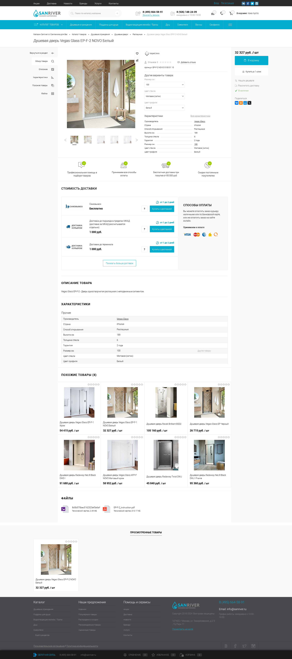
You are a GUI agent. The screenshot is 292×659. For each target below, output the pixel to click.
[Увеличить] (101, 94)
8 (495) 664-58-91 (68, 655)
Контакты (114, 3)
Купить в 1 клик (253, 71)
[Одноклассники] (241, 103)
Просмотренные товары (146, 532)
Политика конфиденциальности (82, 646)
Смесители (38, 630)
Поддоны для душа (41, 614)
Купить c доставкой (162, 209)
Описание (43, 69)
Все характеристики (200, 116)
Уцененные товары (87, 630)
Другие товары (204, 351)
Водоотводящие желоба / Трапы (48, 619)
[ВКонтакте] (236, 103)
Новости (68, 3)
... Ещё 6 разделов (41, 635)
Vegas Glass (199, 121)
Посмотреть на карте (182, 629)
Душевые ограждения (43, 609)
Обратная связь (46, 655)
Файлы (44, 93)
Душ (35, 625)
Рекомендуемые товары (89, 625)
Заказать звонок (151, 15)
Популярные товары (87, 614)
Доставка (51, 3)
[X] (249, 103)
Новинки (82, 609)
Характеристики (40, 77)
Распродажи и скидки (88, 619)
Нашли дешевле (246, 80)
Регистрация (227, 3)
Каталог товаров (49, 24)
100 (195, 144)
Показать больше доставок (119, 263)
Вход (216, 3)
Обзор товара (41, 61)
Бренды (83, 3)
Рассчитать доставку (248, 85)
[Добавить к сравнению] (137, 60)
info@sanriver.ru (236, 609)
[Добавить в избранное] (137, 53)
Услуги (98, 3)
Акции (36, 3)
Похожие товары (40, 85)
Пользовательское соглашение (48, 646)
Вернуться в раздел (39, 53)
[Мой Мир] (245, 103)
